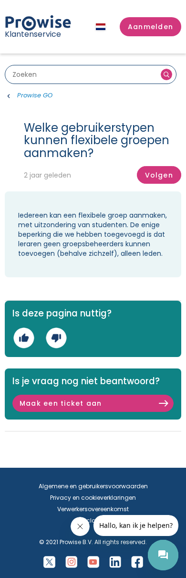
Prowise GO (34, 95)
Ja (23, 338)
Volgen (159, 175)
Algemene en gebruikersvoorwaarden (93, 486)
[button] (150, 26)
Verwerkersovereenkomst (93, 509)
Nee (56, 338)
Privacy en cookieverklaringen (93, 498)
